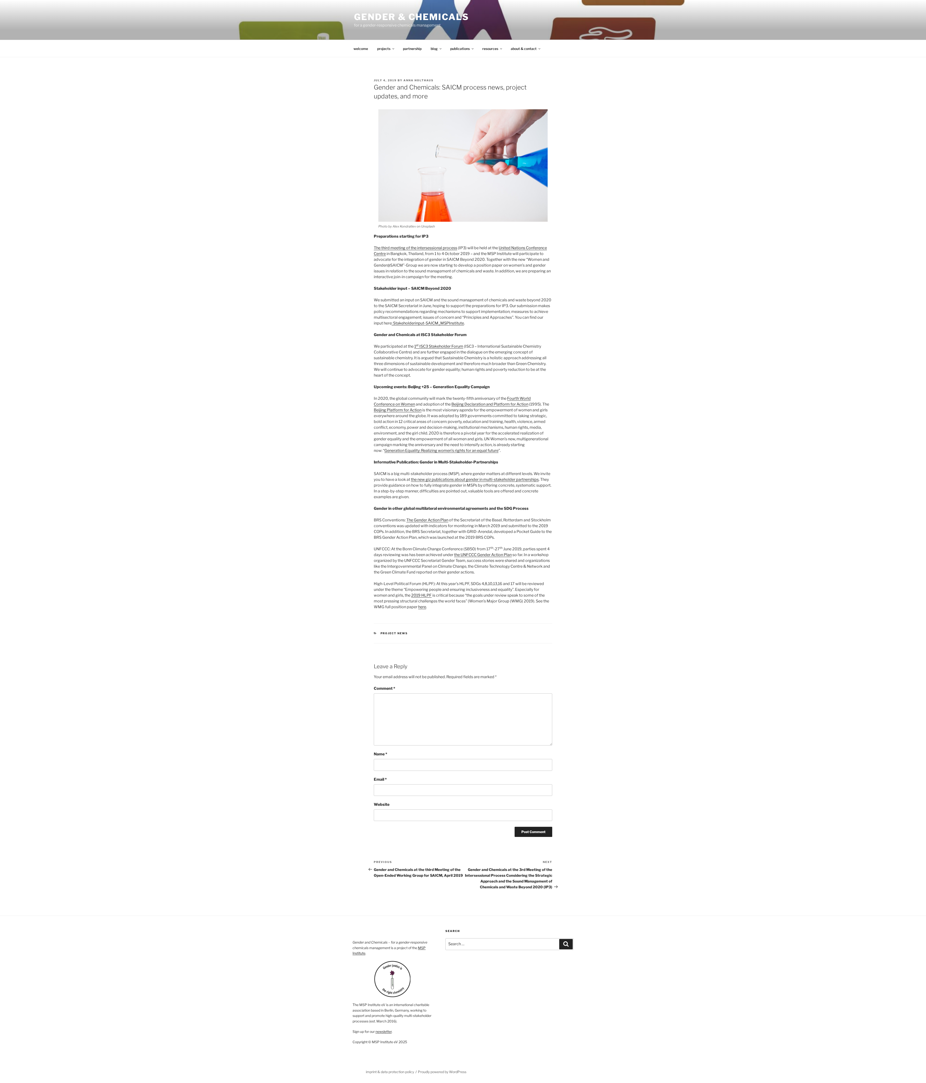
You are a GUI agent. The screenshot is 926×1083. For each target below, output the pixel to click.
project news (394, 633)
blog (434, 49)
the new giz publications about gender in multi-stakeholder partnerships (475, 479)
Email (380, 779)
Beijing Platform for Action (398, 410)
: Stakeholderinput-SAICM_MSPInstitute (428, 323)
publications (460, 49)
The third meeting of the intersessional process (415, 248)
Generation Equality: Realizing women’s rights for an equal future (441, 450)
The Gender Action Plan (427, 520)
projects (383, 49)
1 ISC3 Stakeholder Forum (438, 346)
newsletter (383, 1031)
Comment (384, 688)
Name (380, 754)
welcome (361, 49)
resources (490, 49)
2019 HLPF (421, 595)
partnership (412, 49)
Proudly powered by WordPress (442, 1072)
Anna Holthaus (418, 80)
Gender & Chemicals (411, 17)
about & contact (524, 49)
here (422, 607)
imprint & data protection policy (390, 1072)
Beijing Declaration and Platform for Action (489, 404)
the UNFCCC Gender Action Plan (483, 554)
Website (381, 804)
